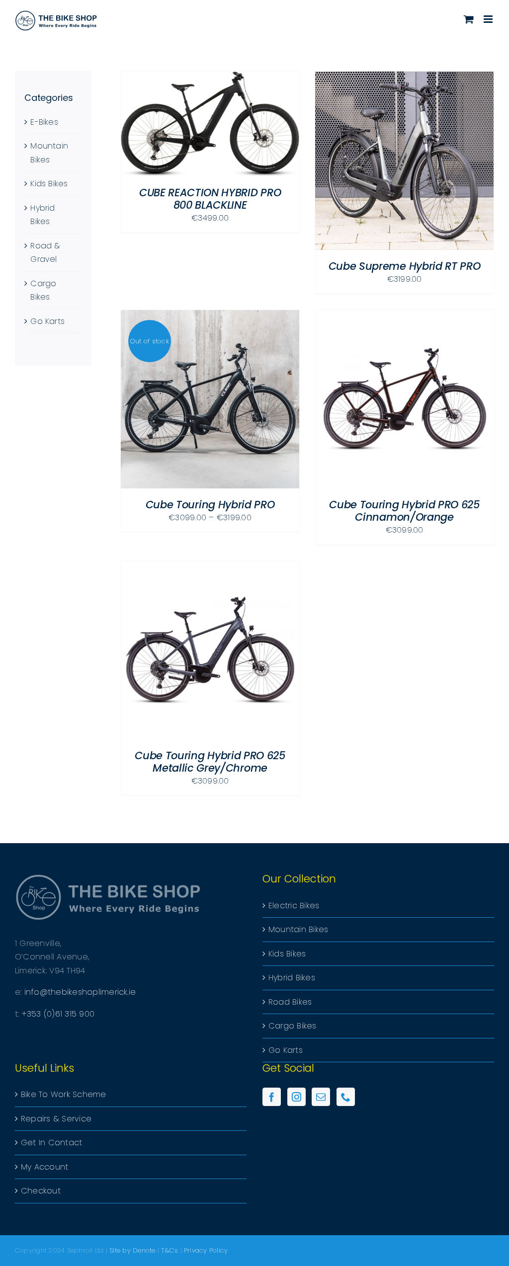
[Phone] (346, 1097)
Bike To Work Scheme (63, 1094)
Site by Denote (132, 1250)
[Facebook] (271, 1097)
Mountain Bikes (298, 929)
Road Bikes (290, 1002)
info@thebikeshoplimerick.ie (80, 992)
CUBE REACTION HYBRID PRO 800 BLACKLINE (210, 198)
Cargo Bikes (292, 1025)
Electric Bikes (293, 905)
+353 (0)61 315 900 (58, 1014)
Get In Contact (51, 1142)
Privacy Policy (206, 1250)
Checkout (41, 1190)
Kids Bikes (49, 183)
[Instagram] (296, 1097)
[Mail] (321, 1097)
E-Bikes (44, 122)
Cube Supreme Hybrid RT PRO (405, 266)
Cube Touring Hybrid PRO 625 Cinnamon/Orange (404, 510)
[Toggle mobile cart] (469, 19)
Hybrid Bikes (291, 977)
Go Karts (47, 321)
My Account (44, 1167)
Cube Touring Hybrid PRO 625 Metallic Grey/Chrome (210, 761)
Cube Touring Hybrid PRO (210, 504)
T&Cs (169, 1250)
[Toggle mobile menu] (489, 19)
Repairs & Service (56, 1118)
